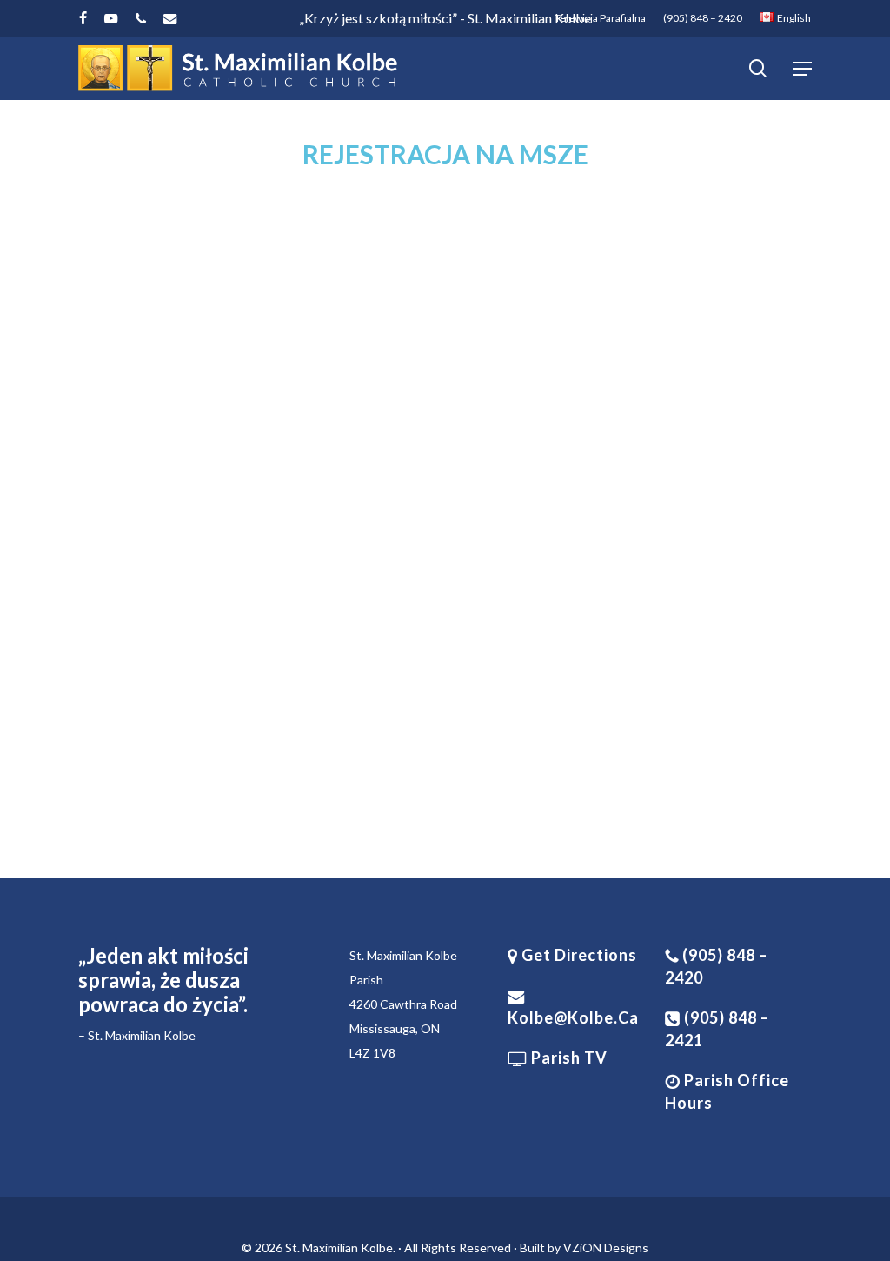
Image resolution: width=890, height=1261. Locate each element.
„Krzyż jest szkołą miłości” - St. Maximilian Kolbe (445, 18)
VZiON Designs (605, 1247)
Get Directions (577, 954)
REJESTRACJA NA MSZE (445, 154)
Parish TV (568, 1057)
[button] (802, 68)
